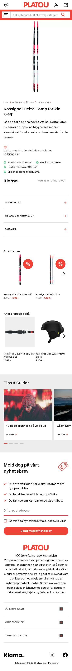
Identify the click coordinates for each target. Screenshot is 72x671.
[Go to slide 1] (5, 443)
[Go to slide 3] (16, 443)
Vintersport (17, 102)
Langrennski (43, 102)
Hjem (6, 102)
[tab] (36, 202)
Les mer (8, 137)
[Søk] (63, 15)
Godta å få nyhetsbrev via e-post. (37, 521)
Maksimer (53, 662)
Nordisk (30, 102)
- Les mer (59, 592)
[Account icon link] (56, 4)
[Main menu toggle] (6, 14)
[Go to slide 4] (22, 443)
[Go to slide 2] (11, 443)
